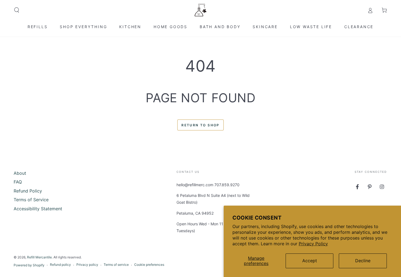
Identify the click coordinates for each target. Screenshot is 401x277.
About (20, 173)
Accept (309, 260)
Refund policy (60, 265)
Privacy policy (87, 265)
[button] (17, 10)
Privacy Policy (313, 243)
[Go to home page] (200, 10)
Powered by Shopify (29, 265)
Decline (362, 260)
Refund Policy (28, 191)
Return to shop (200, 125)
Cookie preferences (149, 265)
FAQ (18, 182)
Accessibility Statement (38, 208)
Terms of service (116, 265)
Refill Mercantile (39, 257)
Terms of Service (31, 199)
